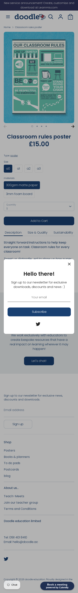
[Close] (69, 264)
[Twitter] (38, 324)
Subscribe (39, 312)
